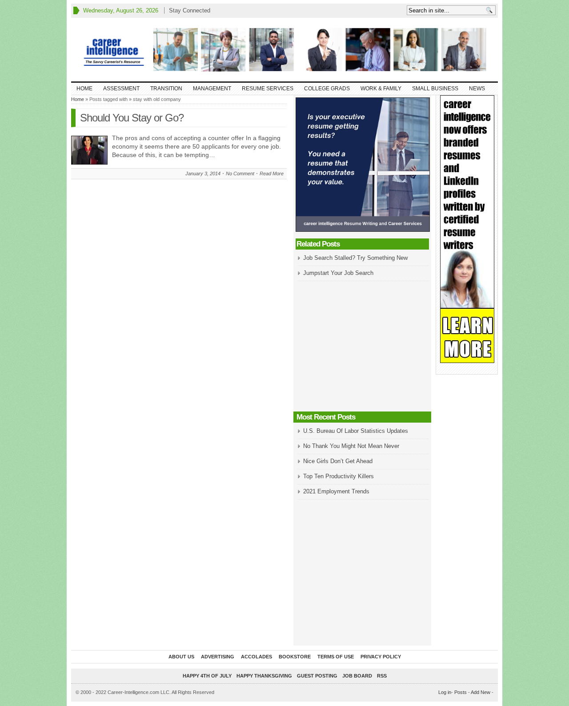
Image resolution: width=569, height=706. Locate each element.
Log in (444, 692)
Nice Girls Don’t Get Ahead (338, 461)
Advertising (217, 656)
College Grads (327, 88)
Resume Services (267, 88)
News (477, 88)
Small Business (435, 88)
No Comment (240, 173)
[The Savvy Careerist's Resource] (284, 49)
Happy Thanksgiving (264, 675)
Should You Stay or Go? (132, 118)
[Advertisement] (362, 347)
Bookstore (295, 656)
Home (84, 88)
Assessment (121, 88)
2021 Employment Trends (336, 491)
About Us (181, 656)
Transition (166, 88)
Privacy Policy (381, 656)
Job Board (357, 675)
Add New (480, 692)
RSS (382, 675)
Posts (460, 692)
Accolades (256, 656)
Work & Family (381, 88)
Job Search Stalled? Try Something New (355, 257)
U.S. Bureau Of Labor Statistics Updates (355, 431)
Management (212, 88)
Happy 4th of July (207, 675)
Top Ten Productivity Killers (338, 476)
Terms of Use (335, 656)
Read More (272, 173)
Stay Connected (189, 10)
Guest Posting (317, 675)
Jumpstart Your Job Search (338, 273)
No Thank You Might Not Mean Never (351, 446)
